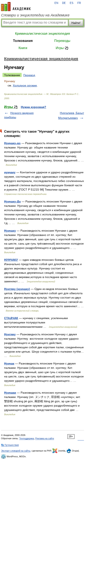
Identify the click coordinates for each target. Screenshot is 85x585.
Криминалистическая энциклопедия (42, 33)
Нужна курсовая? (33, 107)
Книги (23, 48)
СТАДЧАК (11, 318)
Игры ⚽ (62, 48)
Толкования (23, 41)
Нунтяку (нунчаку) (17, 289)
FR (79, 3)
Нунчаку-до (12, 143)
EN (56, 3)
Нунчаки (10, 392)
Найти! (75, 22)
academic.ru (16, 6)
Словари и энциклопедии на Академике (35, 15)
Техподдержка (26, 438)
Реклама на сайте (44, 438)
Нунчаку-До (12, 201)
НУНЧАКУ (11, 259)
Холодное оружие (25, 85)
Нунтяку (10, 334)
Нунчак (9, 363)
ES (71, 3)
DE (64, 3)
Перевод (29, 75)
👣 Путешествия (10, 445)
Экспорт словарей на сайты (15, 450)
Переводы (62, 41)
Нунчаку (10, 230)
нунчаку (9, 172)
